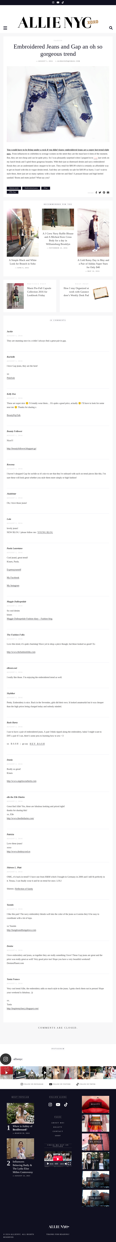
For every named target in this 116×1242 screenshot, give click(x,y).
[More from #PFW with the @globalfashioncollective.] (57, 1072)
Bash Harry (12, 722)
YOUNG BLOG (45, 532)
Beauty (58, 1127)
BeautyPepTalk (14, 415)
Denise (10, 946)
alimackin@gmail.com (68, 61)
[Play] (48, 1163)
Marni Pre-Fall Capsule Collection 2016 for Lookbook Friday (39, 292)
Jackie (10, 331)
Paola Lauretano (14, 548)
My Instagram (13, 585)
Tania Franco (13, 979)
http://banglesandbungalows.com (21, 930)
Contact (58, 1131)
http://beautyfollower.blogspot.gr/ (21, 448)
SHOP (58, 1135)
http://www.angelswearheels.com (21, 781)
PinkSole (11, 378)
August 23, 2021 (22, 1176)
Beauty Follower (14, 431)
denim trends (14, 188)
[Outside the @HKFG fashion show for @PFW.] (96, 1072)
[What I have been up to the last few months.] (19, 1072)
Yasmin (10, 905)
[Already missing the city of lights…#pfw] (70, 1072)
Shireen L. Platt (14, 867)
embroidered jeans (32, 188)
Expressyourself (14, 569)
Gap (95, 158)
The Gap (13, 192)
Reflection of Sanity (24, 889)
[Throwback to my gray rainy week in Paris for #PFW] (45, 1072)
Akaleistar (11, 494)
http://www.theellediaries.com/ (20, 818)
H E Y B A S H (37, 744)
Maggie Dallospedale (16, 601)
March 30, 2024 (22, 1133)
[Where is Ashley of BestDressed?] (20, 1113)
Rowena (10, 464)
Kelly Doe (11, 394)
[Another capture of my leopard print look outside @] (109, 1072)
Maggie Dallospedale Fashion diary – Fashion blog (29, 618)
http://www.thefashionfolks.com (21, 652)
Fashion (58, 40)
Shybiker (11, 693)
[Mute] (66, 1163)
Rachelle (11, 357)
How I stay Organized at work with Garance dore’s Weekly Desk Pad (76, 292)
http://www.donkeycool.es (18, 851)
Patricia (10, 834)
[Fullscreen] (69, 1163)
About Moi (58, 1123)
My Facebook (13, 577)
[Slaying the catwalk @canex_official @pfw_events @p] (83, 1072)
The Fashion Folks (16, 635)
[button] (5, 28)
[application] (58, 1159)
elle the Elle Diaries (16, 797)
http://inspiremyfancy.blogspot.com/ (23, 1008)
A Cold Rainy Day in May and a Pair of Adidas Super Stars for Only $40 (93, 264)
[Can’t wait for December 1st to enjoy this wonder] (6, 1072)
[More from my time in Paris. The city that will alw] (32, 1072)
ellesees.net (12, 668)
